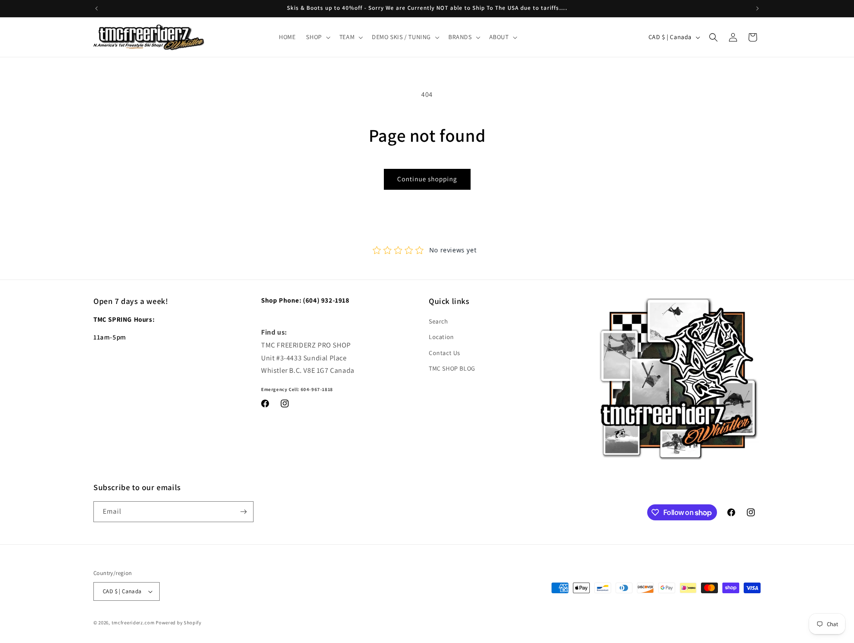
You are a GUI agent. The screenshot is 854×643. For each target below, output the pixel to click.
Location (441, 337)
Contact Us (444, 353)
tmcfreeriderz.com (133, 622)
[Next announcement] (757, 8)
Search (438, 321)
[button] (317, 37)
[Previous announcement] (96, 8)
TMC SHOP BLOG (452, 368)
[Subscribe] (243, 511)
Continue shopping (427, 179)
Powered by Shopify (178, 622)
